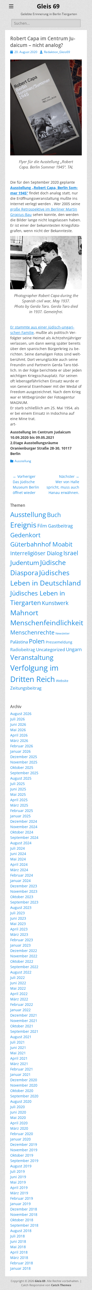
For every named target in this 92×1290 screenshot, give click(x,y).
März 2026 (19, 740)
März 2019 (19, 1192)
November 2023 (23, 891)
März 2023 (19, 934)
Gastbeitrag (60, 526)
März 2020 (19, 1128)
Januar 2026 (20, 751)
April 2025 (19, 799)
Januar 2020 (20, 1139)
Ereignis (23, 525)
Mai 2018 (18, 1246)
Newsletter (62, 633)
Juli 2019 (17, 1171)
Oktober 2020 (21, 1090)
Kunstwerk (55, 603)
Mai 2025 (18, 794)
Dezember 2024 (23, 821)
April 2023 (19, 929)
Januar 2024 (20, 880)
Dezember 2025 (23, 756)
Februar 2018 (21, 1263)
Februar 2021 (21, 1069)
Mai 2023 (18, 923)
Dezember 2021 (23, 1015)
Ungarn (74, 649)
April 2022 (19, 993)
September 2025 (24, 772)
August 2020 (20, 1101)
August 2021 (20, 1036)
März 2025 (19, 805)
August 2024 (20, 842)
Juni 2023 (18, 918)
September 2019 (24, 1160)
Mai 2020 (18, 1117)
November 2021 (23, 1020)
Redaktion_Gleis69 (57, 52)
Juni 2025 (18, 789)
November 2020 (23, 1085)
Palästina (19, 642)
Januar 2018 (20, 1268)
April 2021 (19, 1058)
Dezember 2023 (23, 886)
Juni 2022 (18, 982)
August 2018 (20, 1230)
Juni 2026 (18, 724)
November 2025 (23, 762)
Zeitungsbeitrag (25, 688)
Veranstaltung (31, 657)
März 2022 (19, 999)
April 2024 (19, 864)
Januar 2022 (20, 1009)
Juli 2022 (17, 977)
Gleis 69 (48, 6)
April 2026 (19, 735)
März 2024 (19, 869)
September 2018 (24, 1225)
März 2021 (19, 1063)
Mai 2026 (18, 729)
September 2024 (24, 837)
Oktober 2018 (21, 1219)
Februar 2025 (21, 810)
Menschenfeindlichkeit (46, 622)
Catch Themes (61, 1285)
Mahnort (24, 612)
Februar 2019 (21, 1198)
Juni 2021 (18, 1047)
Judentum (24, 562)
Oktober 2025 (21, 767)
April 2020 (19, 1122)
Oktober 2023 (21, 896)
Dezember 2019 (23, 1144)
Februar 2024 (21, 875)
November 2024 (23, 826)
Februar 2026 (21, 745)
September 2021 (24, 1031)
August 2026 (20, 713)
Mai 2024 (18, 859)
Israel (70, 553)
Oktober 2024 (21, 832)
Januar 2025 (20, 815)
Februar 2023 (21, 939)
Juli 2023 (17, 912)
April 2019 (19, 1187)
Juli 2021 (17, 1042)
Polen (37, 641)
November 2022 (23, 956)
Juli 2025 (17, 783)
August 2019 (20, 1166)
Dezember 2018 (23, 1209)
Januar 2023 (20, 945)
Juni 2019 (18, 1176)
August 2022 (20, 972)
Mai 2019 (18, 1182)
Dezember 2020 (23, 1079)
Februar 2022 (21, 1004)
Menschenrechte (32, 632)
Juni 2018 (18, 1241)
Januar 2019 (20, 1203)
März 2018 (19, 1257)
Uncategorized (50, 649)
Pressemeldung (59, 642)
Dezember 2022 (23, 950)
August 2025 (20, 778)
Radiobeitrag (22, 649)
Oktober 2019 (21, 1155)
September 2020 (24, 1096)
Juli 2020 (17, 1106)
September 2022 (24, 966)
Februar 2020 (21, 1133)
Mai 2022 (18, 988)
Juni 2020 (18, 1112)
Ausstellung (23, 461)
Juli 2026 (17, 719)
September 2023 (24, 902)
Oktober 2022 (21, 961)
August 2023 (20, 907)
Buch (54, 515)
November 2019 (23, 1149)
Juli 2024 (17, 848)
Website (62, 680)
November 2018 (23, 1214)
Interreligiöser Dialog (36, 553)
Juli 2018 (17, 1236)
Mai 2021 (18, 1052)
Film (42, 525)
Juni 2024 (18, 853)
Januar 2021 (20, 1074)
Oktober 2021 (21, 1026)
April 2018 (19, 1252)
